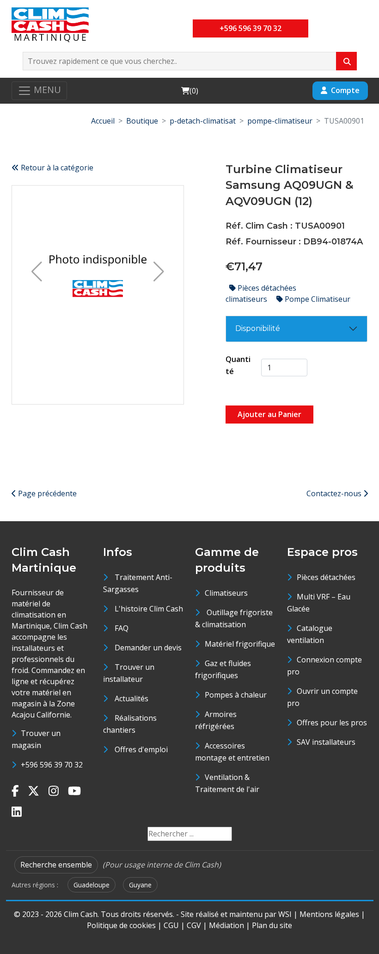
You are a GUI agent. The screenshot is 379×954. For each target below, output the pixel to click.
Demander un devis (148, 647)
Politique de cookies (121, 925)
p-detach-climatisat (203, 121)
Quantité (238, 365)
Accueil (103, 121)
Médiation (226, 925)
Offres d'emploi (141, 749)
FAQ (121, 628)
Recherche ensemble (56, 865)
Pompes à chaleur (236, 695)
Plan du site (272, 925)
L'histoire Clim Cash (149, 609)
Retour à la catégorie (56, 167)
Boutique (142, 121)
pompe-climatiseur (279, 121)
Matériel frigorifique (240, 644)
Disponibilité (257, 328)
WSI (285, 914)
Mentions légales (329, 914)
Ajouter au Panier (269, 414)
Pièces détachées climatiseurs (261, 293)
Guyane (140, 884)
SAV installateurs (326, 742)
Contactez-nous (334, 493)
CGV (194, 925)
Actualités (131, 698)
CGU (171, 925)
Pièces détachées (326, 577)
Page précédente (46, 493)
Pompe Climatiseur (316, 299)
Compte (345, 90)
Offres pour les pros (332, 722)
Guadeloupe (91, 884)
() (189, 90)
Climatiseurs (226, 593)
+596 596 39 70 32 (250, 28)
